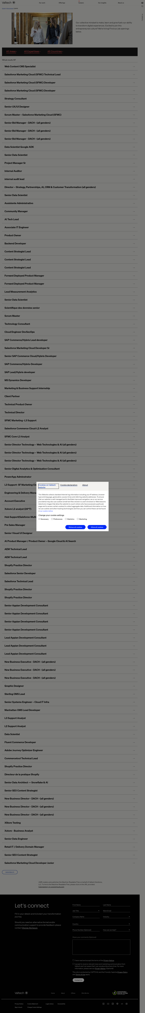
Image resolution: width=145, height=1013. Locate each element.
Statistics (70, 519)
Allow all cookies (97, 527)
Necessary (45, 519)
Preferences (57, 519)
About (85, 485)
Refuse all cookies (75, 527)
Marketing (83, 519)
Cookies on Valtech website (47, 486)
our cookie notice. (46, 511)
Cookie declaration (68, 485)
